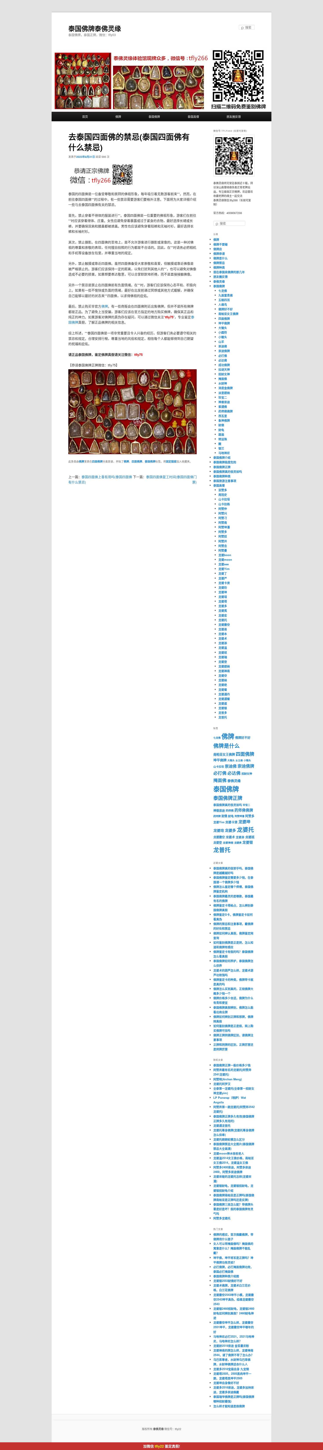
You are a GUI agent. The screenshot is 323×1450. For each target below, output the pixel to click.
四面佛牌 (97, 461)
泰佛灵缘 (219, 281)
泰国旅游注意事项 (224, 481)
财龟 (221, 430)
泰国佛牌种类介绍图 (226, 1276)
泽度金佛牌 (225, 388)
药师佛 (230, 810)
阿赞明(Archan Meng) (227, 1079)
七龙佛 (222, 290)
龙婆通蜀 (224, 699)
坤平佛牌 (224, 323)
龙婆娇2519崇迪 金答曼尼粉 (231, 1346)
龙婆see (223, 564)
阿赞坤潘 (224, 527)
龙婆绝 (222, 685)
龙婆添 (222, 643)
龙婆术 (222, 638)
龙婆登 (222, 661)
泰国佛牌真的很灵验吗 (227, 471)
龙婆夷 (222, 610)
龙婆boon (224, 555)
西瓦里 (222, 416)
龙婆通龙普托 (221, 1125)
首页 (85, 116)
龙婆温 (222, 647)
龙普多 (222, 712)
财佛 (221, 425)
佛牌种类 (219, 267)
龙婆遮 (222, 703)
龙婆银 (222, 708)
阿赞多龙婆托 (221, 1218)
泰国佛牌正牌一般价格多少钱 (231, 1065)
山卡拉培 (224, 499)
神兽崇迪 (224, 402)
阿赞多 (222, 532)
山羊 (221, 341)
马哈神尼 (224, 453)
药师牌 (217, 816)
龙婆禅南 (224, 671)
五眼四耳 (224, 300)
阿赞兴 (222, 513)
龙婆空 (222, 675)
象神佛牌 (224, 420)
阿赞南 (222, 522)
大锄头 (222, 328)
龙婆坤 (222, 592)
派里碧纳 (224, 393)
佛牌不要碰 (220, 244)
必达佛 (222, 360)
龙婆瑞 (222, 657)
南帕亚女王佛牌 (228, 314)
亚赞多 (222, 490)
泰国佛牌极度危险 (224, 462)
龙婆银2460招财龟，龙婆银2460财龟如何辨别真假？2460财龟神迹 (233, 1313)
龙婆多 (222, 606)
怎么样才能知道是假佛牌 (229, 1406)
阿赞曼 (222, 550)
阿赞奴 (222, 536)
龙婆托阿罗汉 (221, 1084)
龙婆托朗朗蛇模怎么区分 (229, 1139)
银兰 (221, 448)
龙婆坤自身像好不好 (226, 1383)
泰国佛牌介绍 (221, 457)
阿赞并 (222, 541)
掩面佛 (222, 378)
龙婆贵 (237, 843)
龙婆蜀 (222, 689)
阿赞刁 (222, 518)
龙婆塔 (222, 601)
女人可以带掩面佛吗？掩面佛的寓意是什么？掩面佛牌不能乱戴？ (233, 1248)
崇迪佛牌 (224, 351)
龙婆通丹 (224, 694)
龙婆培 (222, 596)
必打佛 (222, 355)
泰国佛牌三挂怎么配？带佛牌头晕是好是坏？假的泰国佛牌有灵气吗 (233, 1209)
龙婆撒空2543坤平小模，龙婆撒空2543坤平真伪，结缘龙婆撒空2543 (233, 1299)
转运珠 (222, 439)
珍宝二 (222, 397)
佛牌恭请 (219, 253)
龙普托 (222, 717)
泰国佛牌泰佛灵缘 (94, 28)
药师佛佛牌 (225, 411)
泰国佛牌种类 (221, 476)
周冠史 (222, 494)
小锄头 (222, 337)
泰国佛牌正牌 (221, 467)
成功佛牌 (224, 365)
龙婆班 (222, 652)
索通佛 (222, 406)
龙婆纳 (222, 680)
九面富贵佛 (225, 295)
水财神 (222, 383)
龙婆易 (222, 629)
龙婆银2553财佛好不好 (227, 1281)
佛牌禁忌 (219, 263)
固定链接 (171, 461)
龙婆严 (222, 578)
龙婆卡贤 (224, 583)
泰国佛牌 (154, 116)
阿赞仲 (222, 508)
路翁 (221, 434)
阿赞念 (222, 546)
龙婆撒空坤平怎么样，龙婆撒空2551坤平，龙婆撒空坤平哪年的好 (233, 1327)
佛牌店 (217, 249)
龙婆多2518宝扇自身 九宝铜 (231, 1369)
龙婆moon (225, 559)
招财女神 (224, 374)
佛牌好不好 (225, 309)
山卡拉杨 (224, 504)
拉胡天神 (224, 369)
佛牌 (118, 116)
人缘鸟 (222, 304)
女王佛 (239, 760)
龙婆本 (222, 634)
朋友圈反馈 (234, 116)
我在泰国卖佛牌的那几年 (229, 272)
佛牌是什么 (220, 258)
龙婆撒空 (224, 624)
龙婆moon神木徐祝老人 (228, 1153)
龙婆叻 (222, 587)
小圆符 (222, 332)
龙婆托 (222, 620)
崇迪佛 (222, 346)
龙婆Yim (224, 569)
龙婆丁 (222, 573)
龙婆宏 (222, 615)
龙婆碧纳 (224, 666)
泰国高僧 (193, 116)
